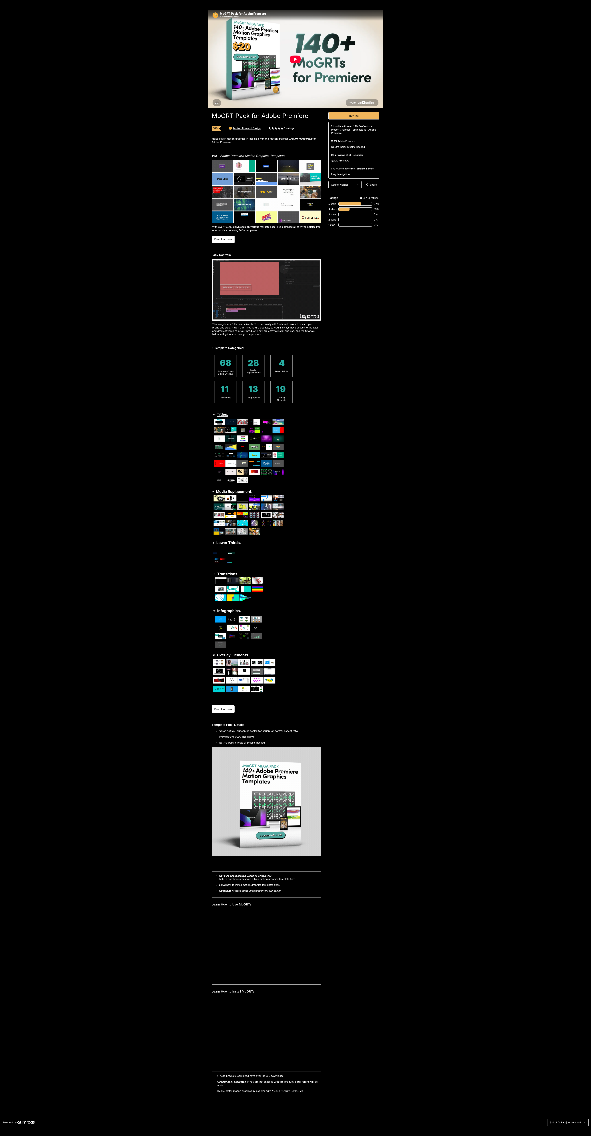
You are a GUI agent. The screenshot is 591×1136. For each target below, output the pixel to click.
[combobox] (345, 184)
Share (373, 184)
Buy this (354, 115)
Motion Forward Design (247, 128)
